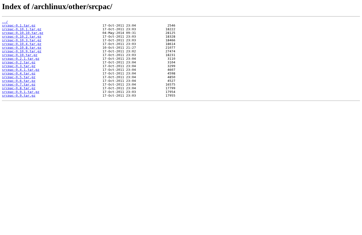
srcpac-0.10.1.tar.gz (21, 29)
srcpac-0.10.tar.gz (19, 55)
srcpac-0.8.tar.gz (18, 88)
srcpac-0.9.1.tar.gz (20, 92)
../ (5, 22)
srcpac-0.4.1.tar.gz (20, 70)
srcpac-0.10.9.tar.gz (21, 51)
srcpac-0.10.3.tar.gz (21, 40)
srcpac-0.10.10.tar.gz (22, 33)
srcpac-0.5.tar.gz (18, 77)
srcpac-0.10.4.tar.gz (21, 44)
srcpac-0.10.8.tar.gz (21, 47)
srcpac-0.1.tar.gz (18, 25)
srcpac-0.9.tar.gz (18, 95)
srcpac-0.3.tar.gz (18, 66)
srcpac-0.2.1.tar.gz (20, 58)
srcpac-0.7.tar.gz (18, 84)
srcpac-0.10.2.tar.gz (21, 36)
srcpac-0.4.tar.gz (18, 73)
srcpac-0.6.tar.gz (18, 81)
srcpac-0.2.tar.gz (18, 62)
